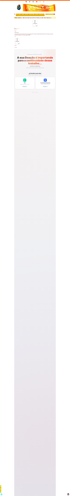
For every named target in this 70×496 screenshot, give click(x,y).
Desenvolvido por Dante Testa (35, 92)
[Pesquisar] (54, 14)
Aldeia (16, 14)
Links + (17, 15)
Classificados (36, 14)
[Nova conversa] (68, 494)
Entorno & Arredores (31, 14)
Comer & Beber (26, 14)
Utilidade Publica (41, 14)
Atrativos (20, 14)
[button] (26, 1)
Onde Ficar (23, 14)
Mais (15, 36)
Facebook (16, 47)
